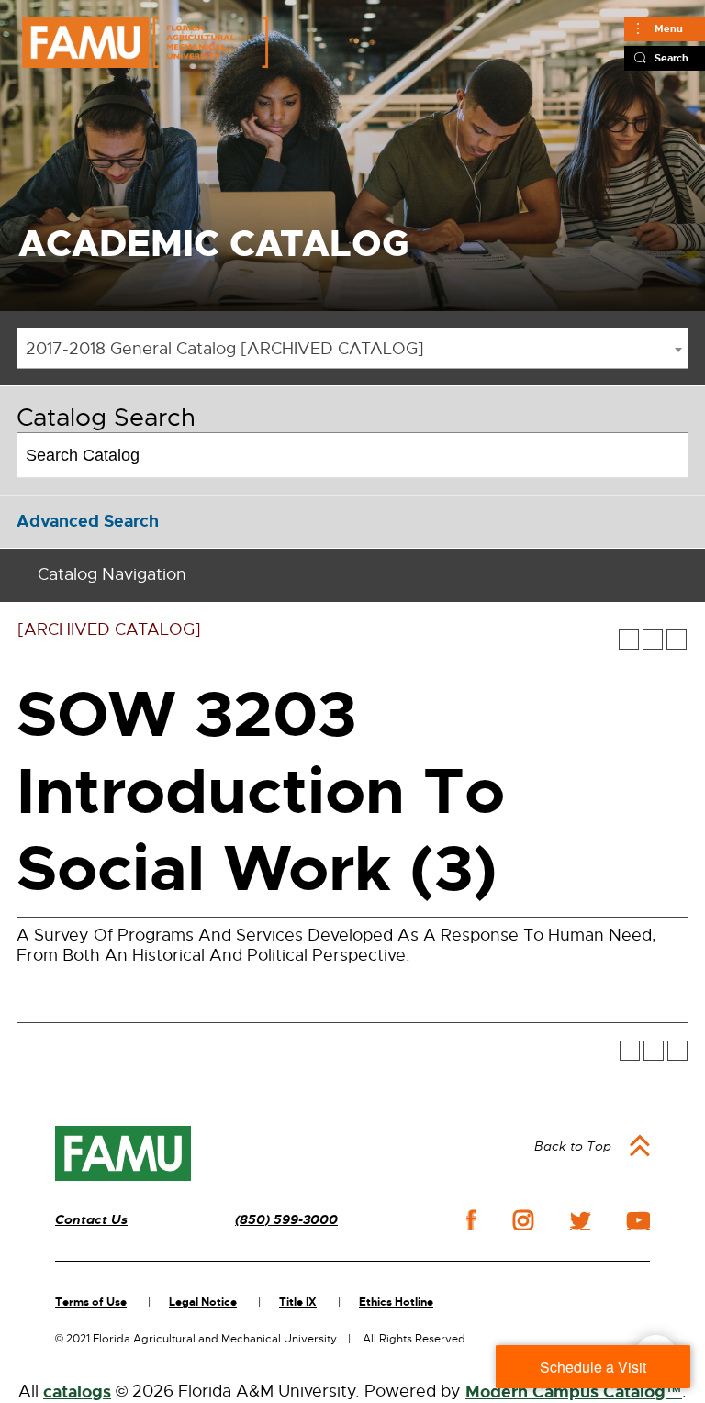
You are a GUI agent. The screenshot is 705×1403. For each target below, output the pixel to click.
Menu (669, 28)
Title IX (298, 1302)
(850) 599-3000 (286, 1220)
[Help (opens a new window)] (676, 639)
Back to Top (572, 1146)
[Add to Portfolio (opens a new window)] (629, 639)
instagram (523, 1220)
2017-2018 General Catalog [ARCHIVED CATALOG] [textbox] (225, 349)
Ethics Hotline (396, 1302)
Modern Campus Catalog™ (573, 1392)
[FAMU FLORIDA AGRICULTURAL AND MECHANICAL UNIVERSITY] (145, 42)
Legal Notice (203, 1302)
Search (671, 57)
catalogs (77, 1392)
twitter (580, 1220)
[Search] (666, 455)
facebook (471, 1219)
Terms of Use (91, 1302)
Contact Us (91, 1220)
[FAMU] (123, 1153)
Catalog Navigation (112, 574)
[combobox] (352, 348)
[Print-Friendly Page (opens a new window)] (653, 639)
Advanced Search (88, 521)
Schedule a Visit (593, 1366)
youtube (638, 1220)
